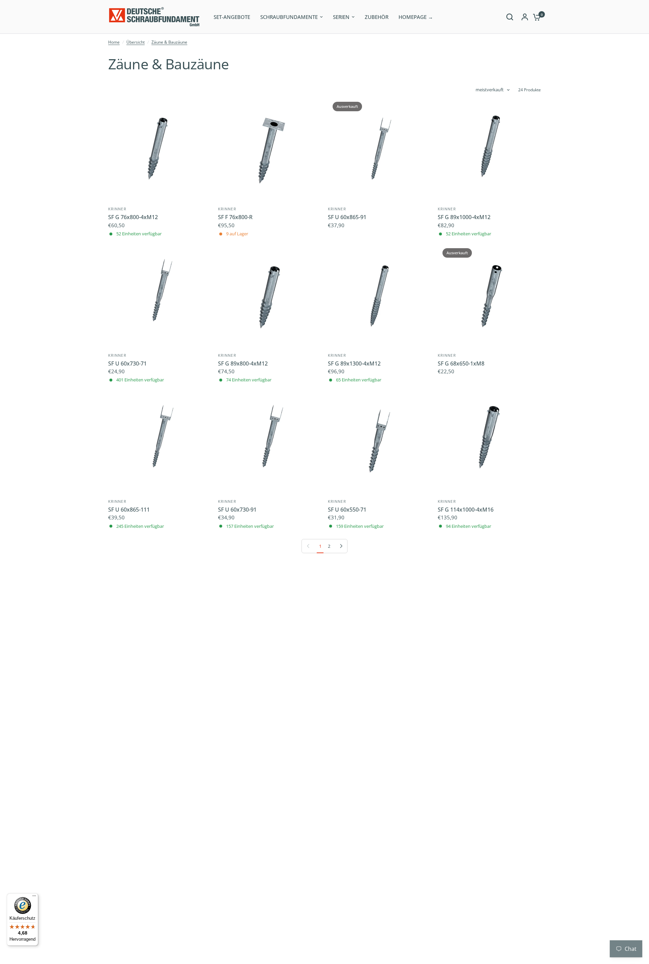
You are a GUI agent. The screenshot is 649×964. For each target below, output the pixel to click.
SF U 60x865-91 (347, 217)
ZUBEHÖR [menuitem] (376, 17)
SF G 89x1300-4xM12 (354, 363)
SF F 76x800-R (235, 217)
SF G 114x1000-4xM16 (466, 509)
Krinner (117, 208)
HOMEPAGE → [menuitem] (416, 17)
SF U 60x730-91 (237, 509)
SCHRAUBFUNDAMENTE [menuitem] (289, 17)
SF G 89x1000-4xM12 (464, 217)
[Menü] (34, 897)
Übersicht (135, 42)
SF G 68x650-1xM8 (461, 363)
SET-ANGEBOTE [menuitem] (232, 17)
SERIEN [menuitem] (341, 17)
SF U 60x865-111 (129, 509)
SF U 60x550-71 (347, 509)
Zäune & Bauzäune (169, 42)
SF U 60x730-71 (127, 363)
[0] (535, 17)
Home (114, 42)
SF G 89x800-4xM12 (243, 363)
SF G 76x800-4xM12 (133, 217)
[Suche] (509, 17)
